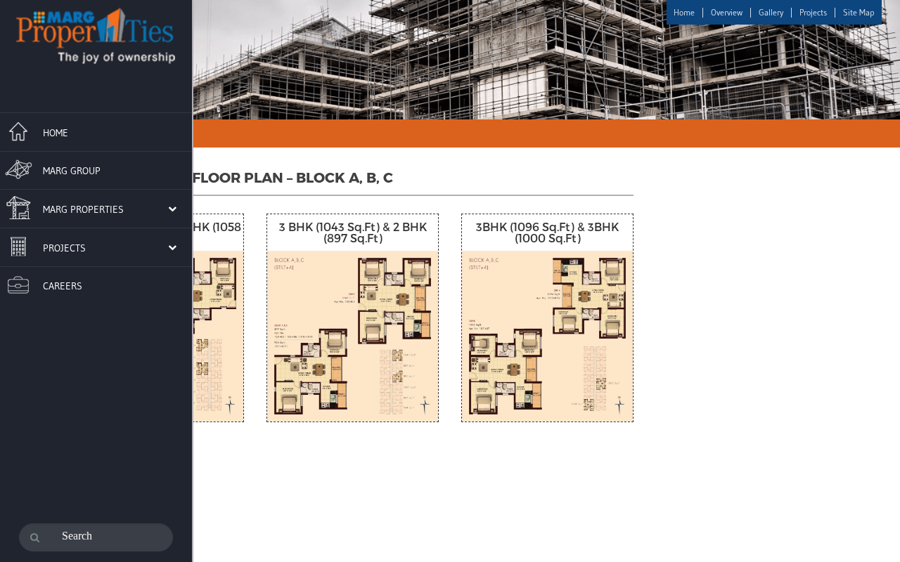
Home (684, 12)
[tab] (96, 130)
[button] (88, 208)
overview (726, 12)
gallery (771, 12)
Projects (813, 12)
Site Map (859, 12)
